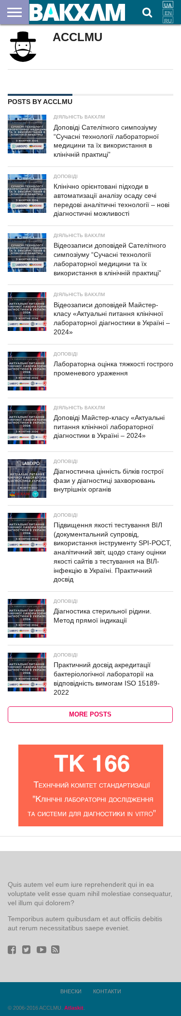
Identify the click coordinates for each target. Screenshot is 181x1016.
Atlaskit (74, 1008)
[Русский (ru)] (168, 19)
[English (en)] (168, 12)
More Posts (90, 714)
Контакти (107, 991)
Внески (71, 991)
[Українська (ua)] (168, 4)
